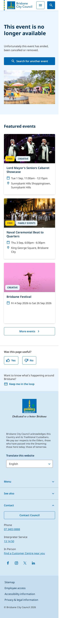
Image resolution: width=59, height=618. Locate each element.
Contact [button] (9, 505)
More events (27, 331)
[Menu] (40, 5)
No (31, 360)
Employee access (15, 588)
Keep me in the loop (21, 384)
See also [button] (9, 493)
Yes (13, 360)
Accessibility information (20, 594)
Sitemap (10, 582)
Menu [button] (7, 481)
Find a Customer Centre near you (24, 553)
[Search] (51, 5)
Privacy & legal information (21, 600)
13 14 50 (9, 541)
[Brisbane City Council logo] (18, 5)
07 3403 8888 (12, 529)
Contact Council (30, 515)
